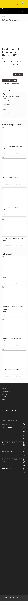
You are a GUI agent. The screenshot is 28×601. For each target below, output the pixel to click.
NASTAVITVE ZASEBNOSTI (9, 410)
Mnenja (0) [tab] (11, 90)
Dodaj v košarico (18, 74)
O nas (13, 4)
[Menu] (17, 11)
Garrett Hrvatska (9, 1)
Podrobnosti (19, 153)
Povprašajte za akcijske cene (9, 80)
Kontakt (16, 1)
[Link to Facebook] (25, 599)
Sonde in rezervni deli (15, 83)
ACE (20, 96)
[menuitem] (9, 1)
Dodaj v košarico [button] (8, 153)
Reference (7, 4)
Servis (21, 1)
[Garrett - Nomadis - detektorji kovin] (11, 11)
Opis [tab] (5, 90)
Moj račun (18, 4)
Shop (3, 16)
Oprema (8, 83)
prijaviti (20, 114)
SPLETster (22, 597)
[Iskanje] (13, 11)
